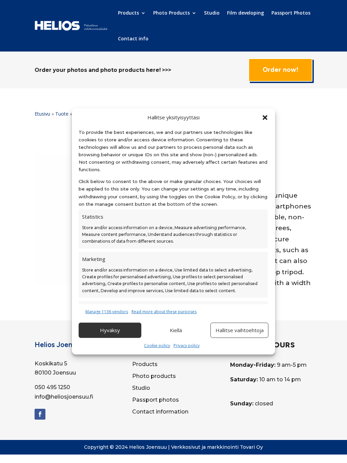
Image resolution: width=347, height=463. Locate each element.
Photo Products (171, 12)
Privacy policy (187, 345)
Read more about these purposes (164, 312)
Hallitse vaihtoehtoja (240, 330)
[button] (265, 117)
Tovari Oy (251, 447)
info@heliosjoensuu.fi (64, 397)
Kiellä (176, 330)
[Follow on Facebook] (40, 414)
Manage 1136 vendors (106, 312)
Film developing (245, 12)
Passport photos (155, 400)
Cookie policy (157, 345)
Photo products (154, 376)
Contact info (133, 38)
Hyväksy (110, 330)
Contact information (160, 411)
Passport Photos (290, 12)
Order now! (280, 70)
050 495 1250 (52, 387)
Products (128, 12)
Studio (212, 12)
